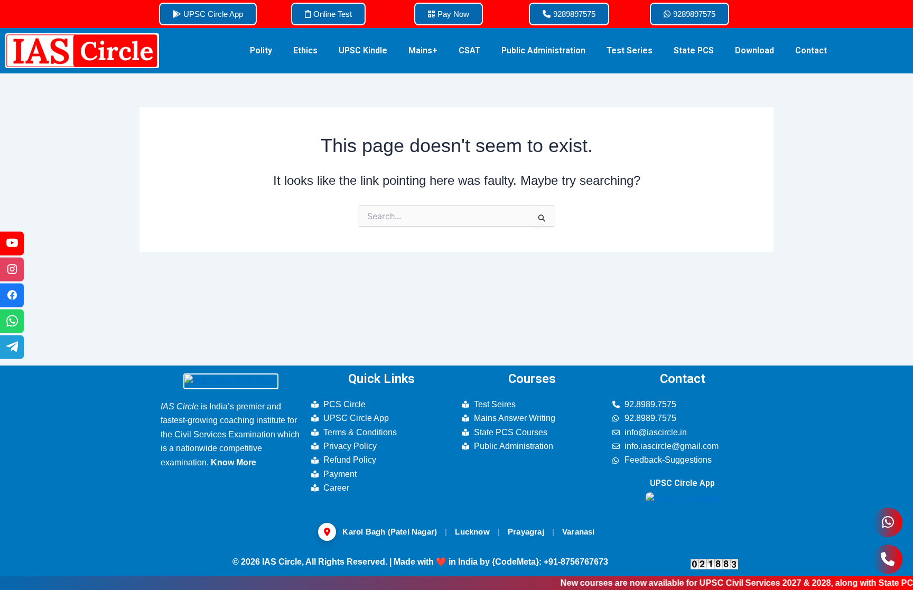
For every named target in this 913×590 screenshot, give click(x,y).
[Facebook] (12, 295)
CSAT (469, 50)
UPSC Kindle (363, 50)
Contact (811, 50)
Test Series (630, 50)
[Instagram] (12, 269)
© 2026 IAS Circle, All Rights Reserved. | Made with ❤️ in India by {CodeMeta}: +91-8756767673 (420, 561)
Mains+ (422, 50)
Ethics (305, 50)
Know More (233, 462)
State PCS (694, 50)
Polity (261, 50)
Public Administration (543, 50)
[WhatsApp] (12, 321)
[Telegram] (12, 347)
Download (754, 50)
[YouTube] (12, 243)
